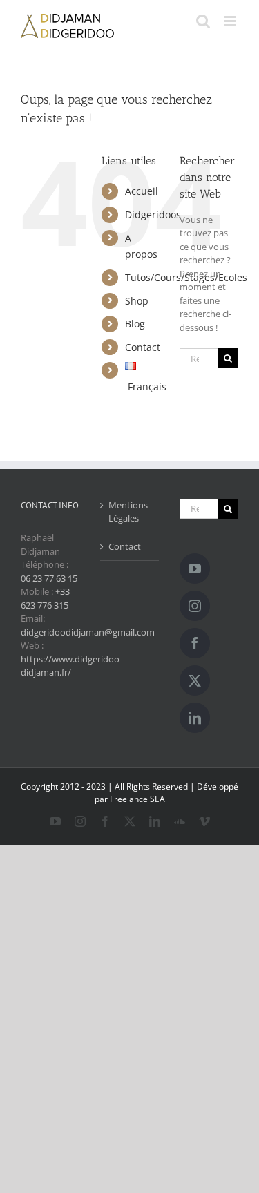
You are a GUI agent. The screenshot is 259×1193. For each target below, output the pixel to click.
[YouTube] (195, 568)
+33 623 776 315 (45, 598)
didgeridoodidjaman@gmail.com (88, 632)
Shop (136, 300)
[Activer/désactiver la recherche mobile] (203, 21)
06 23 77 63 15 (49, 578)
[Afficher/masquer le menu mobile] (231, 21)
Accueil (141, 191)
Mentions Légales (128, 512)
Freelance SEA (137, 799)
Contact (142, 347)
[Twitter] (195, 680)
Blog (135, 323)
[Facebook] (195, 643)
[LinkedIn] (195, 718)
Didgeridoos (153, 214)
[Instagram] (195, 606)
